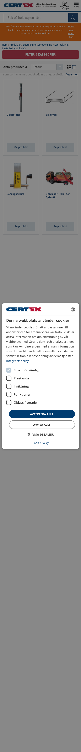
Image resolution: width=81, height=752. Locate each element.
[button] (40, 434)
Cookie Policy (40, 443)
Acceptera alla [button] (42, 414)
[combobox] (73, 309)
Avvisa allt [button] (41, 424)
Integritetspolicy (17, 361)
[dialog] (40, 376)
